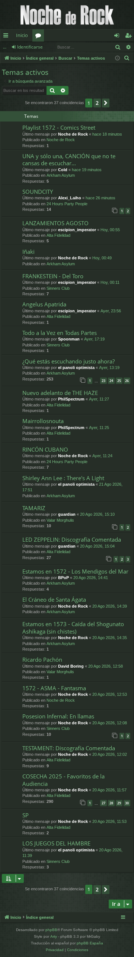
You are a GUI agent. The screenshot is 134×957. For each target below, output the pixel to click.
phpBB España (90, 943)
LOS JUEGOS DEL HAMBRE (56, 843)
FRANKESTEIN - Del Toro (52, 276)
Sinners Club (58, 288)
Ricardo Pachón (42, 659)
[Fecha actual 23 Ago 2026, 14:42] (117, 58)
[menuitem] (127, 58)
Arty (53, 936)
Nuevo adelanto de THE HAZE (60, 392)
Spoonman (69, 339)
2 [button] (97, 102)
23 (103, 380)
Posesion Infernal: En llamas (58, 716)
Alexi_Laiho (69, 198)
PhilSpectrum (71, 399)
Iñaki (28, 251)
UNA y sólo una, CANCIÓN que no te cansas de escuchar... (68, 159)
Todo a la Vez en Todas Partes (59, 332)
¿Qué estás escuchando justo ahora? (68, 361)
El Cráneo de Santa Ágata (54, 599)
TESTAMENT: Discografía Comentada (68, 748)
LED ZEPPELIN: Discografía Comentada (71, 539)
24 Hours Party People (67, 204)
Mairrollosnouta (43, 421)
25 (119, 380)
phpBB (51, 930)
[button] (105, 103)
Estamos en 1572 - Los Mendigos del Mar (75, 571)
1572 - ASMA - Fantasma (54, 688)
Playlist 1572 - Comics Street (58, 127)
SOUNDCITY (37, 191)
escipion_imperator (77, 229)
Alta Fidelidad (58, 235)
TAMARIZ (33, 508)
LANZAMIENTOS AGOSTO (55, 223)
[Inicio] (67, 14)
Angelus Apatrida (44, 304)
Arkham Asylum (61, 175)
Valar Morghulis (60, 520)
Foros (39, 36)
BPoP (63, 577)
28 (111, 803)
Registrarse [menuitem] (130, 36)
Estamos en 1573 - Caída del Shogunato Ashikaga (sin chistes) (73, 627)
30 (127, 803)
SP (25, 815)
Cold (62, 169)
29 (119, 803)
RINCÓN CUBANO (45, 449)
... (4, 47)
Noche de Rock (73, 134)
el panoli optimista (76, 367)
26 (127, 380)
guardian (67, 514)
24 (111, 380)
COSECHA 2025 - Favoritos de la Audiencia (63, 779)
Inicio (22, 35)
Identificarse (30, 47)
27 (103, 803)
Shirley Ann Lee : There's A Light (63, 478)
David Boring (71, 666)
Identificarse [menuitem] (118, 36)
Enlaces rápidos (7, 36)
